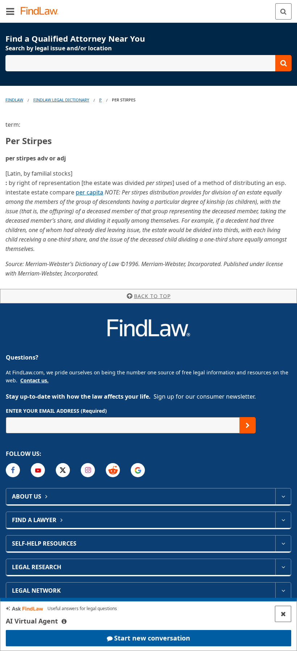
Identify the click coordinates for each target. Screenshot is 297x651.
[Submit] (247, 425)
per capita (89, 192)
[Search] (283, 11)
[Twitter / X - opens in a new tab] (63, 470)
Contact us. (34, 380)
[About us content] (283, 496)
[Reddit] (113, 470)
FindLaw (14, 99)
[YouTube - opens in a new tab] (38, 470)
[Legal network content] (283, 590)
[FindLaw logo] (41, 11)
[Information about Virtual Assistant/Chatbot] (64, 621)
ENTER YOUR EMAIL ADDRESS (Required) (56, 410)
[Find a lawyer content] (283, 520)
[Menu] (10, 11)
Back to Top (152, 296)
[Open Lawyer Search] (148, 63)
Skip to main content (148, 8)
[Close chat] (283, 614)
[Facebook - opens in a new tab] (13, 470)
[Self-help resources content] (283, 543)
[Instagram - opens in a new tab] (88, 470)
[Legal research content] (283, 567)
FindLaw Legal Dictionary (61, 99)
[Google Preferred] (138, 470)
